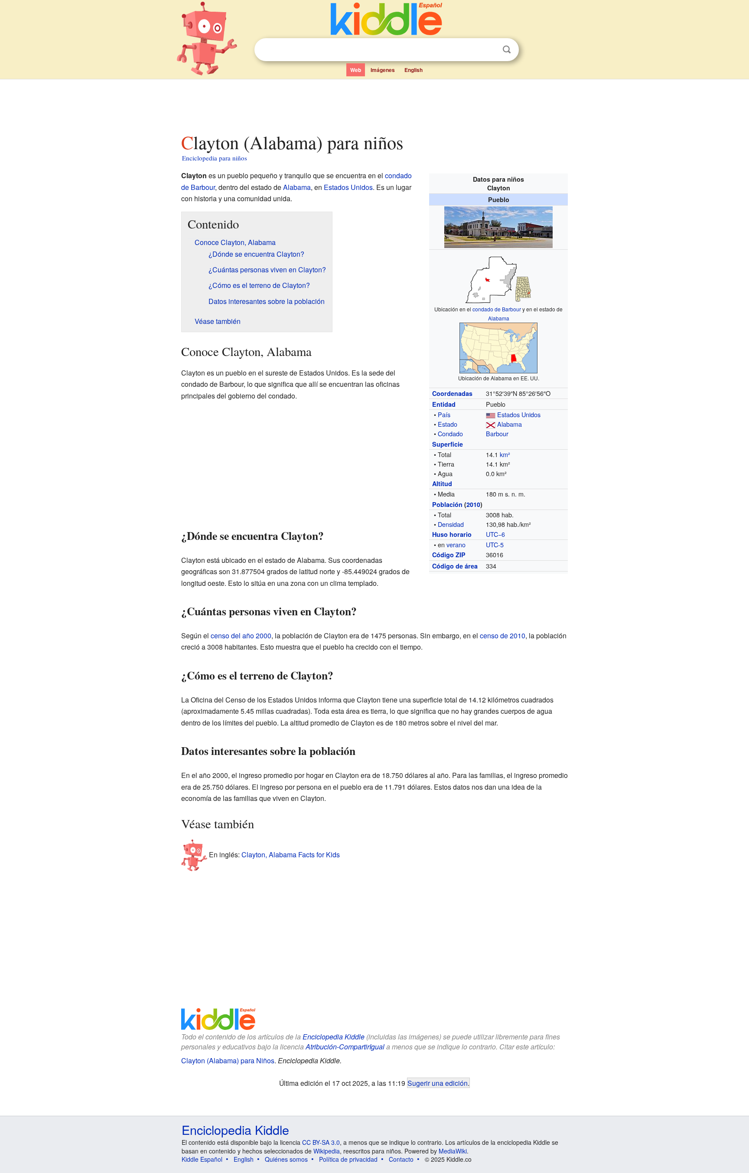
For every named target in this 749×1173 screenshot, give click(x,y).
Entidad (444, 404)
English (413, 70)
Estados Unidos (519, 414)
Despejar (489, 49)
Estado (447, 423)
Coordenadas (452, 393)
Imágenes (383, 70)
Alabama (498, 318)
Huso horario (452, 534)
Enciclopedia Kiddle (334, 1037)
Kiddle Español (202, 1159)
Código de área (455, 566)
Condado (450, 433)
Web (355, 70)
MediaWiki (453, 1151)
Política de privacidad (348, 1159)
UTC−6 (495, 534)
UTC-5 (495, 544)
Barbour (497, 433)
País (444, 414)
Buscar (506, 49)
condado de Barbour (496, 309)
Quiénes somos (286, 1159)
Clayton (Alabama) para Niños (227, 1060)
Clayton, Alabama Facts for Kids (290, 854)
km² (505, 454)
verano (456, 544)
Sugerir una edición (437, 1083)
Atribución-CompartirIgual (345, 1047)
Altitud (442, 483)
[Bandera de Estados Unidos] (490, 414)
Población (447, 504)
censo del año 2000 (241, 635)
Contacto (401, 1159)
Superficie (447, 444)
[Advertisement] (374, 103)
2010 (473, 504)
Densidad (451, 524)
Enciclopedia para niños (214, 158)
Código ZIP (449, 554)
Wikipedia (326, 1151)
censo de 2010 (502, 635)
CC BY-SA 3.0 (321, 1142)
